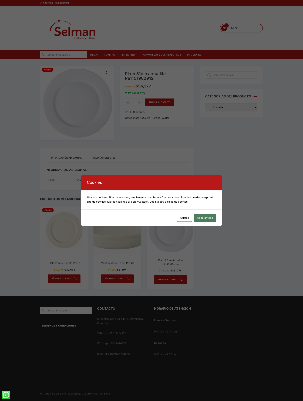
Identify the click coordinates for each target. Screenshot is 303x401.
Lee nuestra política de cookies (169, 201)
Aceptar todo (205, 217)
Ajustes (184, 217)
